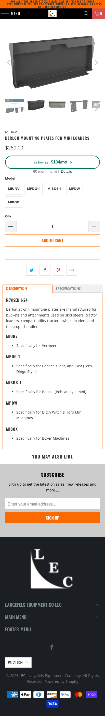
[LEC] (52, 13)
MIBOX (13, 202)
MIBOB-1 (54, 188)
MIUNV (13, 188)
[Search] (86, 13)
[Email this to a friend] (71, 270)
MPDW (74, 188)
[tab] (27, 289)
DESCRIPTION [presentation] (16, 288)
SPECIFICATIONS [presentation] (68, 288)
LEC (22, 675)
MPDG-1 (33, 188)
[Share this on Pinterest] (58, 270)
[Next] (96, 62)
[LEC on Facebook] (52, 647)
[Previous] (9, 62)
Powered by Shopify (61, 681)
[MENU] (2, 13)
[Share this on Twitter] (31, 270)
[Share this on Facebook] (45, 270)
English (15, 662)
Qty (8, 216)
